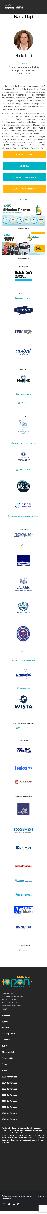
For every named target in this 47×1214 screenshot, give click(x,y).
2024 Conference (9, 1083)
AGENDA (24, 166)
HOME (4, 1009)
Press (4, 1070)
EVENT (4, 1046)
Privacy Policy (7, 1199)
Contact (5, 1064)
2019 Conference (9, 1113)
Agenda (5, 1021)
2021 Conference (9, 1101)
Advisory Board (8, 1034)
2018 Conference (9, 1119)
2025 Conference (9, 1077)
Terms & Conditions (39, 1196)
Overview (6, 1040)
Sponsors (6, 1028)
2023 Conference (9, 1089)
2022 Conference (9, 1095)
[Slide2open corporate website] (17, 990)
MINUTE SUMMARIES (24, 177)
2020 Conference (9, 1107)
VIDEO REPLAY (24, 155)
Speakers (6, 1015)
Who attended (8, 1052)
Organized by (7, 1058)
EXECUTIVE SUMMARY (24, 189)
